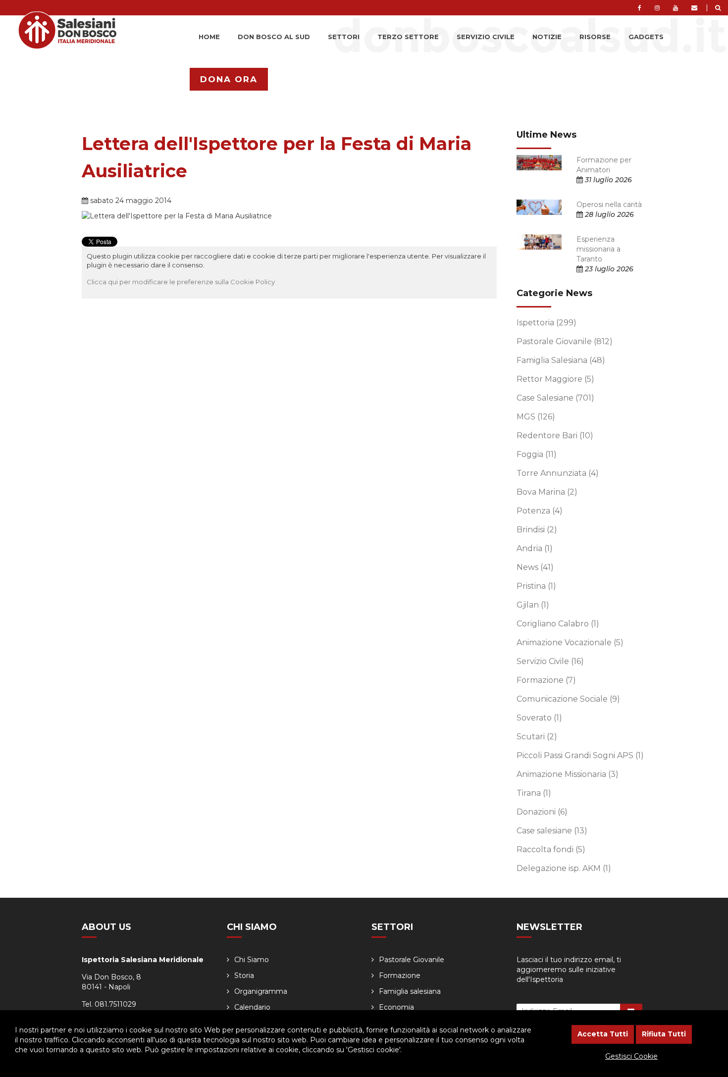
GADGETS (646, 37)
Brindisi (537, 529)
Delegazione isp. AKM (564, 868)
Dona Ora (229, 79)
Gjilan (533, 605)
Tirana (534, 793)
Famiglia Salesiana (561, 360)
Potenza (540, 510)
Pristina (536, 586)
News (535, 567)
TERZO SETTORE (408, 37)
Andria (535, 548)
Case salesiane (552, 830)
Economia (396, 1007)
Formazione (546, 680)
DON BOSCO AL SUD (274, 37)
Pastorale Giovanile (565, 341)
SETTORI (344, 37)
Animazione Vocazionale (570, 642)
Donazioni (542, 812)
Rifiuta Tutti (664, 1034)
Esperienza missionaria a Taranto (598, 249)
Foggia (537, 454)
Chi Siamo (251, 959)
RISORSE (595, 37)
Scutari (537, 736)
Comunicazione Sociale (568, 699)
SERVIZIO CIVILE (486, 37)
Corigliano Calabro (558, 623)
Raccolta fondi (551, 849)
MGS (536, 416)
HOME (209, 37)
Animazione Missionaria (568, 774)
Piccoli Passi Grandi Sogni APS (580, 755)
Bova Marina (547, 492)
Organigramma (260, 991)
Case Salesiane (555, 398)
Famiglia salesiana (410, 991)
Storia (244, 975)
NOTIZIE (547, 37)
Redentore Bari (555, 435)
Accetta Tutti (602, 1034)
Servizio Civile (550, 661)
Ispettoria (546, 322)
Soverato (539, 717)
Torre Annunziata (558, 473)
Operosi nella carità (609, 204)
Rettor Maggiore (555, 379)
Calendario (252, 1007)
